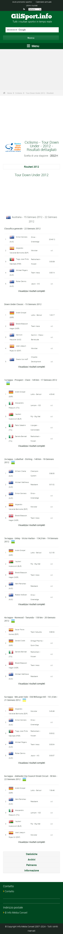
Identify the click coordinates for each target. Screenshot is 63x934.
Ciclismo (18, 93)
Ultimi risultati (32, 5)
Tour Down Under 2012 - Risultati (40, 93)
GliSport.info (31, 16)
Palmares (31, 865)
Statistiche (31, 854)
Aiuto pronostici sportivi (22, 2)
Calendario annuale (43, 2)
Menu (35, 46)
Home (9, 93)
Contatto (9, 891)
